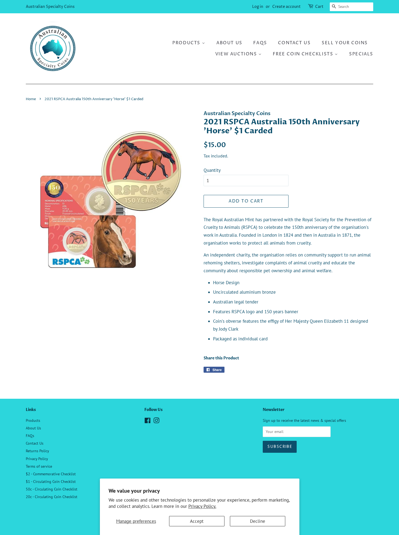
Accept (197, 521)
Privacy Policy (37, 458)
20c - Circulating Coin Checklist (51, 496)
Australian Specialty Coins (50, 6)
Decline (257, 521)
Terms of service (39, 466)
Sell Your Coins (345, 43)
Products (187, 43)
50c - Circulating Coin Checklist (51, 489)
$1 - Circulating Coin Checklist (51, 481)
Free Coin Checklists (304, 54)
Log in (257, 6)
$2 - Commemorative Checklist (51, 473)
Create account (286, 6)
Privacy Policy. (202, 506)
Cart (319, 6)
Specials (361, 54)
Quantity (212, 170)
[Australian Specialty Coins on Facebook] (147, 421)
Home (31, 99)
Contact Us (294, 43)
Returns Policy (37, 450)
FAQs (260, 43)
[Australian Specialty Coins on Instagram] (156, 421)
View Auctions (236, 54)
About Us (229, 43)
